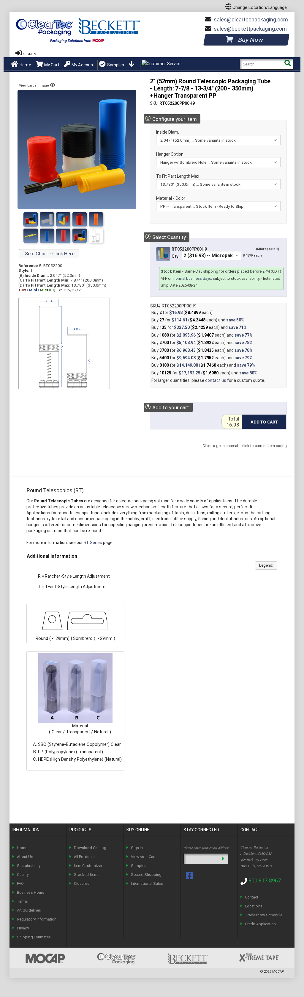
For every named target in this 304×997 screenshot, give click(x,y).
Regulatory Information (36, 919)
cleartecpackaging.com (251, 19)
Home (25, 64)
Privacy (23, 928)
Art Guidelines (29, 910)
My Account (83, 64)
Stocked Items (86, 874)
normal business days (192, 278)
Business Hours (30, 892)
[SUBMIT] (223, 859)
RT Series (93, 542)
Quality (22, 874)
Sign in (29, 54)
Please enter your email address (206, 847)
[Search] (287, 64)
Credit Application (260, 924)
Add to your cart (167, 407)
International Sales (147, 883)
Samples (115, 64)
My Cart (51, 64)
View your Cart (143, 856)
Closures (81, 883)
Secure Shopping (146, 874)
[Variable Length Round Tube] (63, 219)
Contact (251, 897)
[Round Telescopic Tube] (47, 219)
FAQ (20, 883)
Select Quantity (165, 237)
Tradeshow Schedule (263, 915)
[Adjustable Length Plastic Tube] (30, 236)
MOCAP (278, 971)
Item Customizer (88, 865)
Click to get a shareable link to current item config (244, 451)
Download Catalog (90, 848)
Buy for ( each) (182, 312)
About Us (25, 856)
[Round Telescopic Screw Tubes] (79, 219)
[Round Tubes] (30, 219)
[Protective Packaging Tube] (96, 219)
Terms (22, 901)
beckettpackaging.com (250, 29)
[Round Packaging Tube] (79, 236)
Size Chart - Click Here (49, 254)
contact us (215, 380)
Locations (253, 906)
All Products (84, 856)
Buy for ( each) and (197, 320)
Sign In (137, 848)
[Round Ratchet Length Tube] (47, 236)
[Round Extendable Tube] (63, 236)
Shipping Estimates (34, 937)
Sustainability (28, 865)
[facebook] (190, 875)
